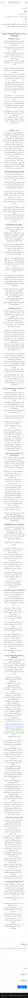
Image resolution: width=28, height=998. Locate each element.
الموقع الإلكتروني (23, 980)
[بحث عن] (2, 3)
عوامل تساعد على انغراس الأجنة (14, 724)
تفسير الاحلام (4, 995)
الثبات (25, 22)
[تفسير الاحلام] (14, 2)
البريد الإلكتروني (23, 974)
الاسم (25, 968)
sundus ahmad (22, 16)
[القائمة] (26, 3)
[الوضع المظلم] (4, 3)
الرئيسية (24, 8)
